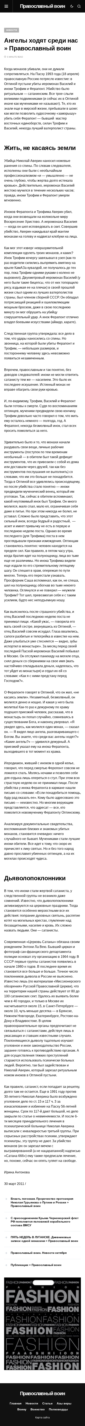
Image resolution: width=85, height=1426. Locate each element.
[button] (8, 6)
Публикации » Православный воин (36, 1265)
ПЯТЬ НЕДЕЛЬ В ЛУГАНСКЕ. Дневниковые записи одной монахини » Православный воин (44, 1239)
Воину (21, 1409)
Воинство (38, 1409)
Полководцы (58, 1409)
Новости (11, 30)
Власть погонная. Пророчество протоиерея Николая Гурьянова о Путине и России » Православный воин (42, 1202)
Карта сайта (42, 1417)
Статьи (47, 1403)
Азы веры (64, 1403)
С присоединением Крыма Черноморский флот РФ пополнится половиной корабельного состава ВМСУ (45, 1221)
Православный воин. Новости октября (39, 1252)
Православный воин (42, 6)
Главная (15, 1403)
